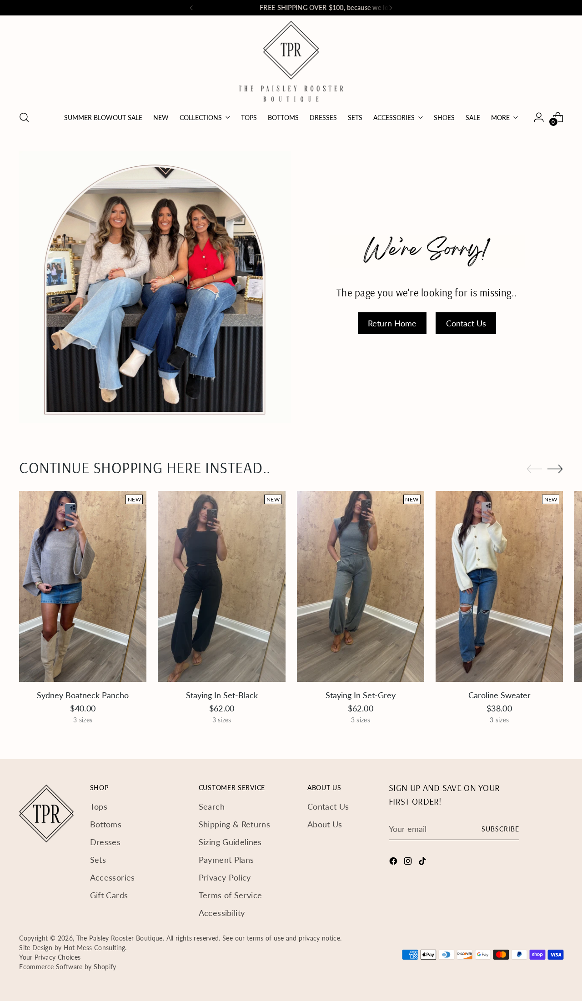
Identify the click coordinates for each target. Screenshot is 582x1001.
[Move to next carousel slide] (555, 468)
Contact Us (328, 806)
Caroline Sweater (499, 695)
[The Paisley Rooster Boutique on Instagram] (408, 862)
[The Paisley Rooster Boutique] (291, 61)
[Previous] (191, 7)
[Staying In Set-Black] (221, 586)
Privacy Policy (225, 877)
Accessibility (222, 913)
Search (212, 806)
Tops (98, 806)
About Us (324, 824)
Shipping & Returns (234, 824)
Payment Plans (226, 860)
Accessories (112, 877)
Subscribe (500, 829)
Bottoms (106, 824)
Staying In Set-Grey (361, 695)
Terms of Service (230, 895)
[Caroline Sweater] (499, 586)
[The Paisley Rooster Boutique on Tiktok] (423, 862)
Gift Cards (109, 895)
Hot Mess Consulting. (95, 947)
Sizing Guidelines (230, 842)
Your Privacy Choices (49, 957)
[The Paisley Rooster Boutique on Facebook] (394, 862)
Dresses (105, 842)
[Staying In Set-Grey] (360, 586)
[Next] (391, 7)
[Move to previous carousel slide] (534, 469)
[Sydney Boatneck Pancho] (82, 586)
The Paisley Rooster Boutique (119, 938)
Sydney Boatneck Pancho (83, 695)
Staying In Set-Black (222, 695)
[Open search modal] (24, 117)
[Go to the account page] (539, 117)
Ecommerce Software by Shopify (67, 967)
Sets (98, 860)
